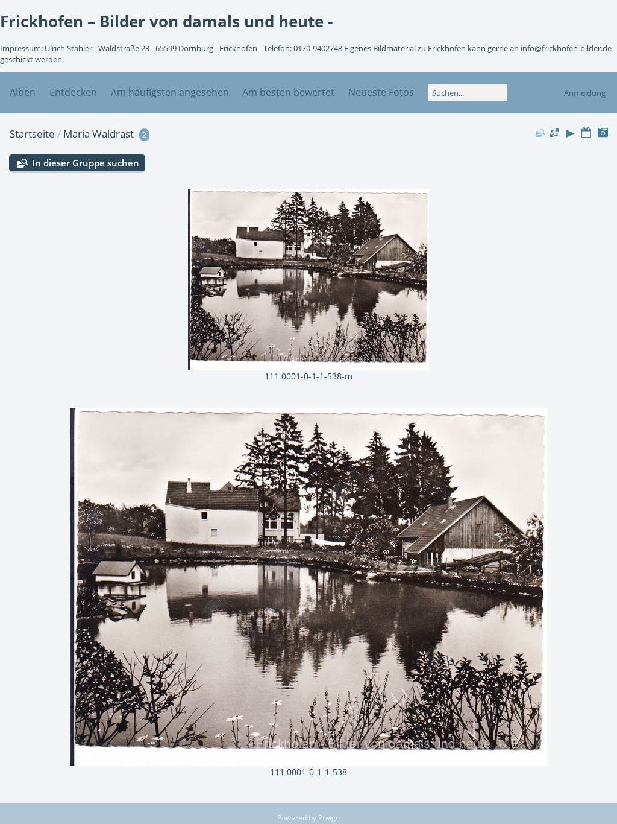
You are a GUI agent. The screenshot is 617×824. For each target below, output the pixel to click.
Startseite (32, 134)
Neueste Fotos (381, 92)
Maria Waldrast (98, 134)
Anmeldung (585, 92)
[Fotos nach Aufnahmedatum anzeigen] (602, 133)
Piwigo (329, 818)
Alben (23, 92)
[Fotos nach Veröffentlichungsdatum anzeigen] (586, 133)
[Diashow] (570, 133)
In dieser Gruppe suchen (85, 163)
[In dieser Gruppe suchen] (539, 132)
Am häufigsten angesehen (170, 92)
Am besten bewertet (288, 92)
